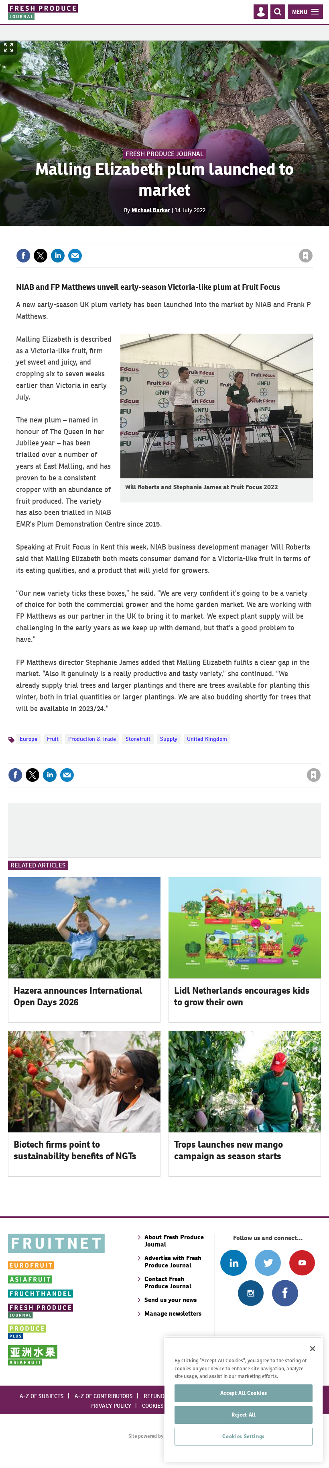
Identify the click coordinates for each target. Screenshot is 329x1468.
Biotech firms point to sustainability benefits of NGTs (75, 1150)
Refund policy (164, 1396)
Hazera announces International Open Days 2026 (78, 996)
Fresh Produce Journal (165, 154)
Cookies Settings (243, 1436)
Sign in (210, 239)
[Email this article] (75, 255)
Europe (28, 738)
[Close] (312, 1348)
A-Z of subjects (42, 1396)
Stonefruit (138, 738)
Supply (168, 738)
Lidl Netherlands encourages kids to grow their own (242, 996)
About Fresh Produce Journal (174, 1241)
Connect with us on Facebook (285, 1293)
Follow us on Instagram (251, 1293)
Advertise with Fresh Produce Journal (172, 1261)
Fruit (53, 738)
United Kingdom (207, 738)
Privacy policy (110, 1405)
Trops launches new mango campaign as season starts (228, 1150)
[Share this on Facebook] (23, 255)
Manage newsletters (172, 1313)
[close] (312, 239)
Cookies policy (162, 1405)
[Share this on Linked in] (58, 255)
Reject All (244, 1414)
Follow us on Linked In (233, 1263)
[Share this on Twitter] (40, 255)
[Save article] (306, 255)
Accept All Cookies (243, 1393)
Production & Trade (92, 738)
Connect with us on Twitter (268, 1263)
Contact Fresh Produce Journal (167, 1282)
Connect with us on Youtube (302, 1263)
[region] (243, 1399)
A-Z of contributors (104, 1396)
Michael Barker (151, 210)
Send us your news (170, 1300)
